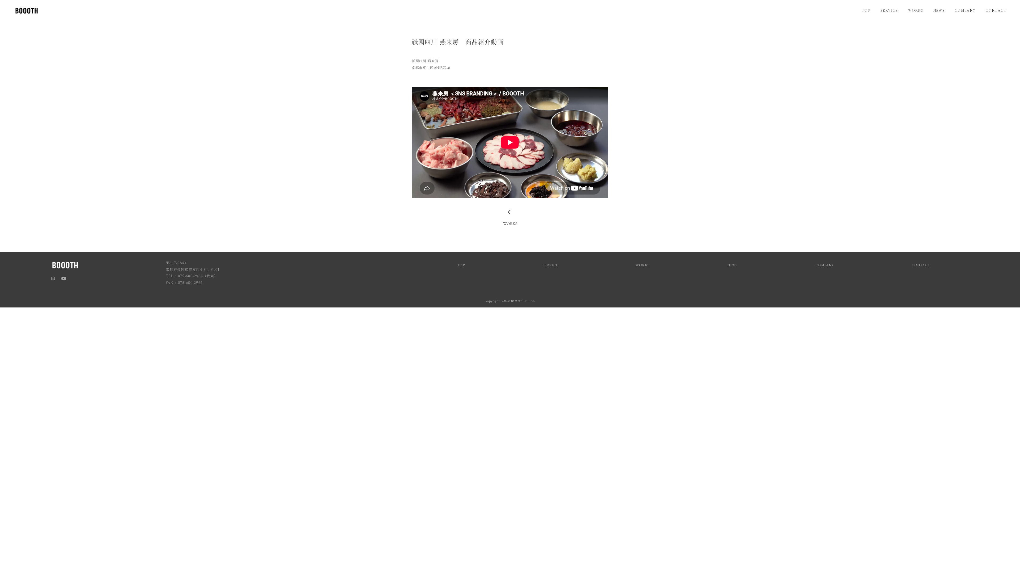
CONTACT (996, 10)
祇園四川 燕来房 (425, 60)
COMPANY (965, 10)
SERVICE (889, 10)
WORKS (915, 10)
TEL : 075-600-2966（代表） (192, 276)
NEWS (939, 10)
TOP (866, 10)
